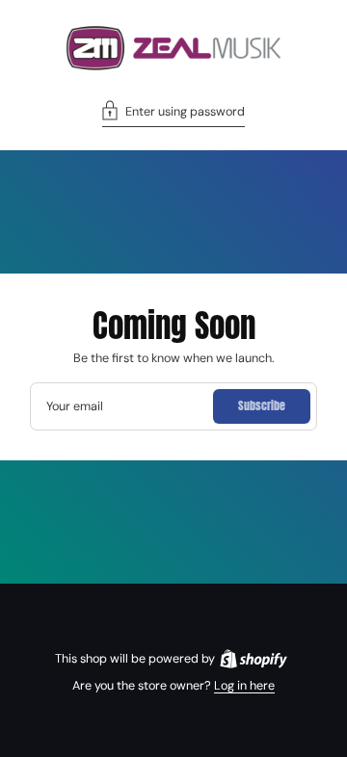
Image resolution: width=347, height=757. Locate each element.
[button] (173, 113)
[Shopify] (253, 658)
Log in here (244, 685)
